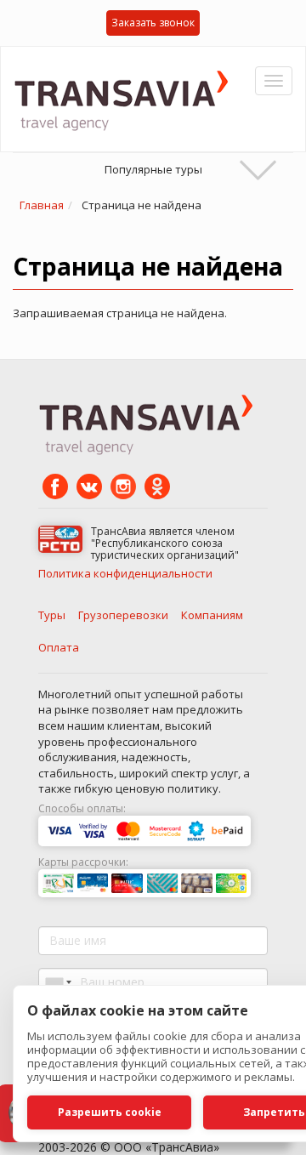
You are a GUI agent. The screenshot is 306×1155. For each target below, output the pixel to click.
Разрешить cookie (110, 1112)
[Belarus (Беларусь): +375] (57, 982)
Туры (51, 615)
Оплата (58, 647)
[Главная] (127, 99)
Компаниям (212, 615)
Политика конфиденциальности (125, 573)
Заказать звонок (153, 22)
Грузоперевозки (123, 615)
